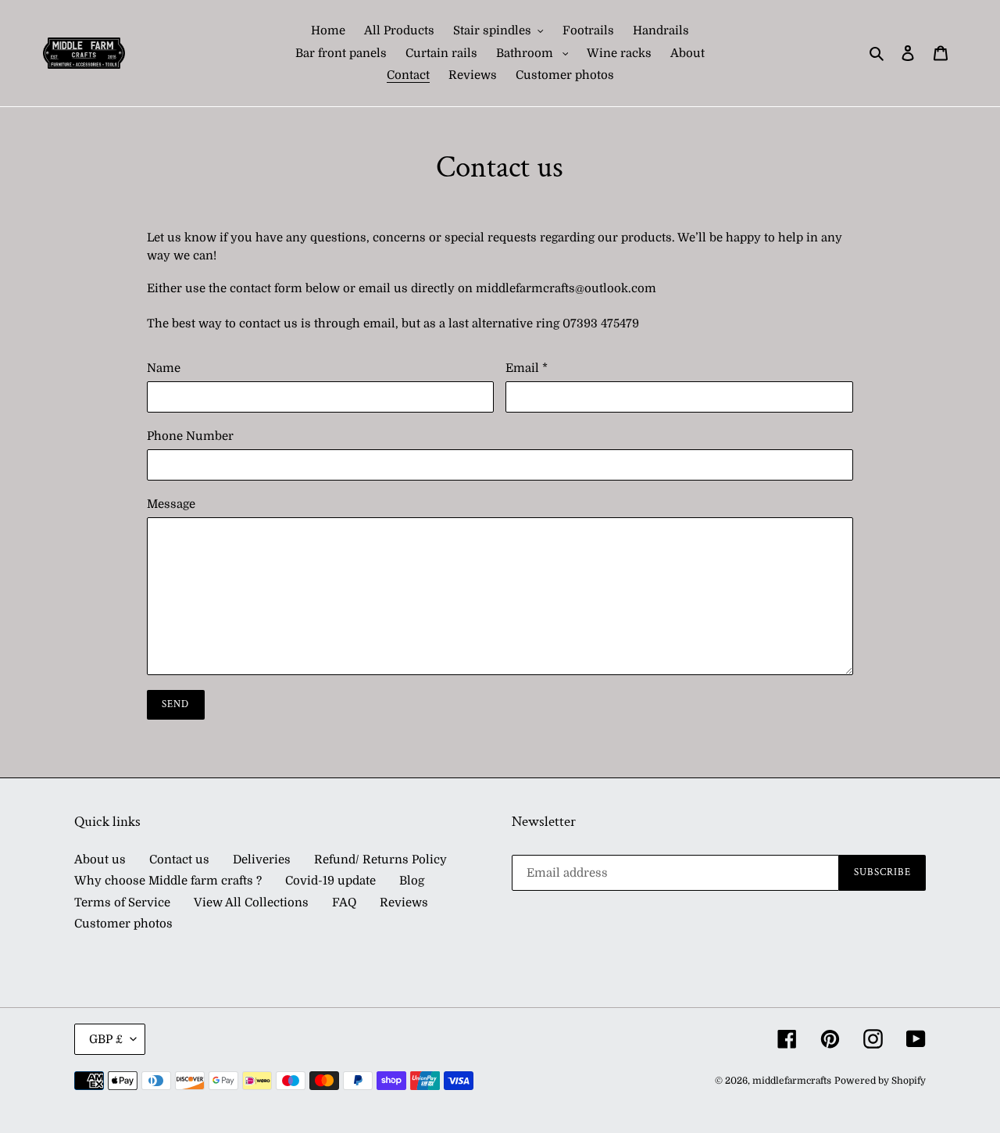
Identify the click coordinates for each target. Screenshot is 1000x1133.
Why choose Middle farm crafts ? (168, 881)
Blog (411, 881)
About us (100, 859)
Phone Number (190, 436)
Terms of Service (122, 902)
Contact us (179, 859)
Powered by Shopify (880, 1080)
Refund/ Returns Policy (380, 859)
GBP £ (106, 1039)
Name (163, 368)
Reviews (404, 902)
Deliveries (262, 859)
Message (171, 504)
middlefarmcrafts (791, 1080)
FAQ (344, 902)
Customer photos (123, 924)
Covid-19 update (330, 881)
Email (526, 368)
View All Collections (251, 902)
